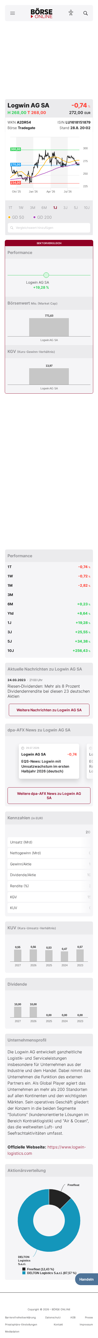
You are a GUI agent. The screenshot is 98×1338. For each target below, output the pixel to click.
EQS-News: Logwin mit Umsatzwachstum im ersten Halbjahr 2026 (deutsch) (45, 766)
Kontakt (58, 1324)
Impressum (86, 1324)
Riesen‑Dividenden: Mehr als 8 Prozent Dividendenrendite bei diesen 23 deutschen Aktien (49, 691)
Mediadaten (12, 1331)
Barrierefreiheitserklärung (20, 1317)
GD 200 (44, 217)
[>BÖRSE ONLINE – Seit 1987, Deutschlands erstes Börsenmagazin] (42, 13)
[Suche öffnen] (85, 13)
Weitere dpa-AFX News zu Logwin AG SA (49, 795)
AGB (72, 1317)
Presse (89, 1317)
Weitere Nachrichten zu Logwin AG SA (49, 710)
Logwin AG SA (37, 282)
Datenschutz (53, 1317)
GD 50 (18, 217)
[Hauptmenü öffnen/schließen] (12, 13)
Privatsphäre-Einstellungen (21, 1324)
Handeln (86, 1279)
